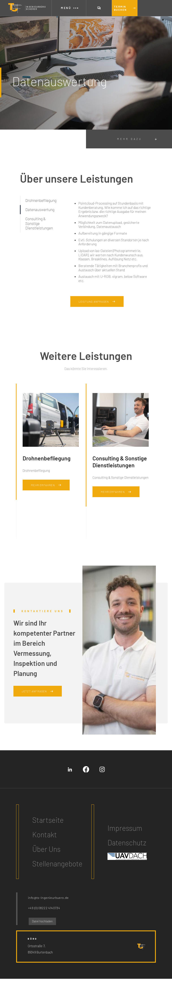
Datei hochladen (42, 921)
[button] (69, 8)
